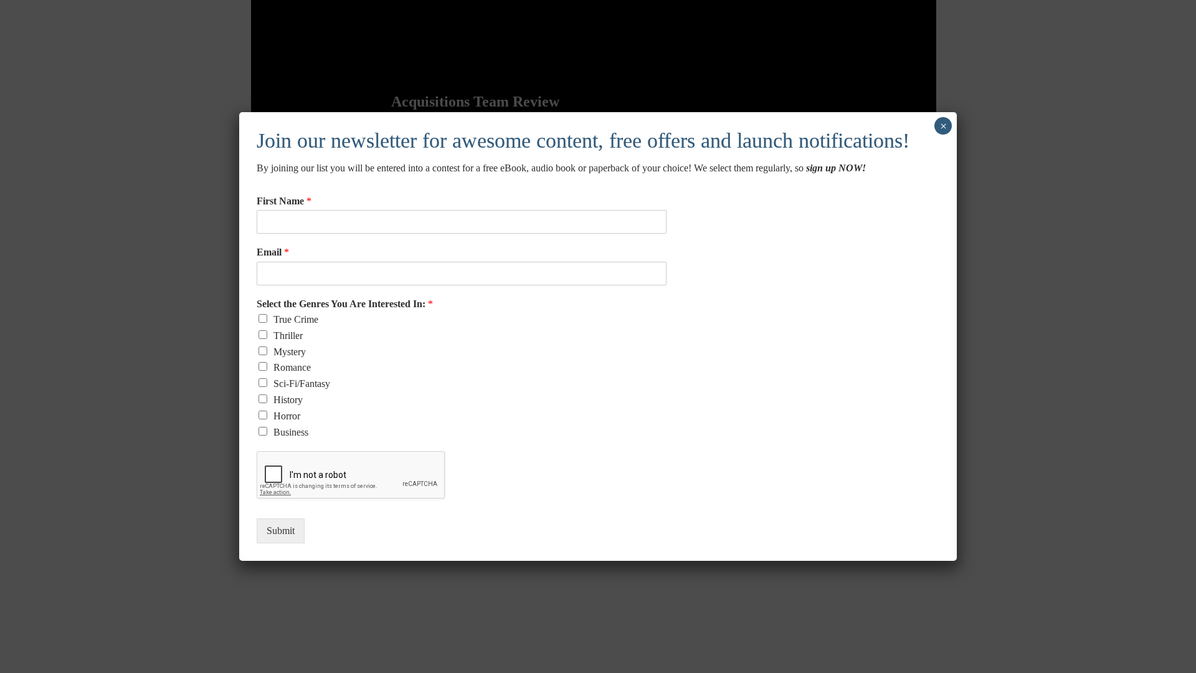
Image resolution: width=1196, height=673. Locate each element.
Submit (281, 530)
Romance (292, 367)
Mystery (289, 351)
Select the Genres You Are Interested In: (345, 303)
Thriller (288, 335)
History (288, 399)
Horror (286, 416)
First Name (284, 201)
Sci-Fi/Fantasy (301, 383)
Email (273, 252)
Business (290, 432)
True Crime (295, 319)
